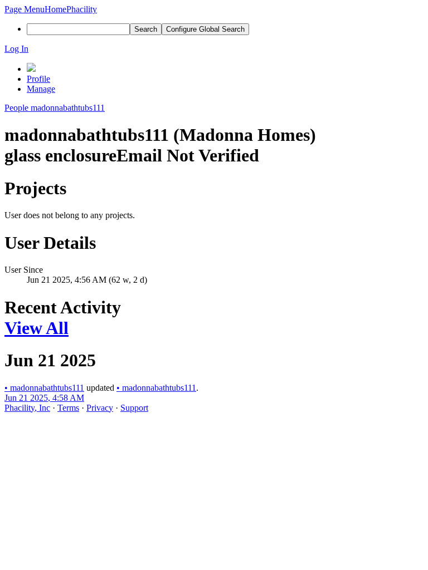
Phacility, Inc (27, 407)
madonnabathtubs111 (44, 387)
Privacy (99, 407)
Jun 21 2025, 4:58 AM (44, 397)
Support (134, 407)
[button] (24, 9)
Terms (68, 407)
